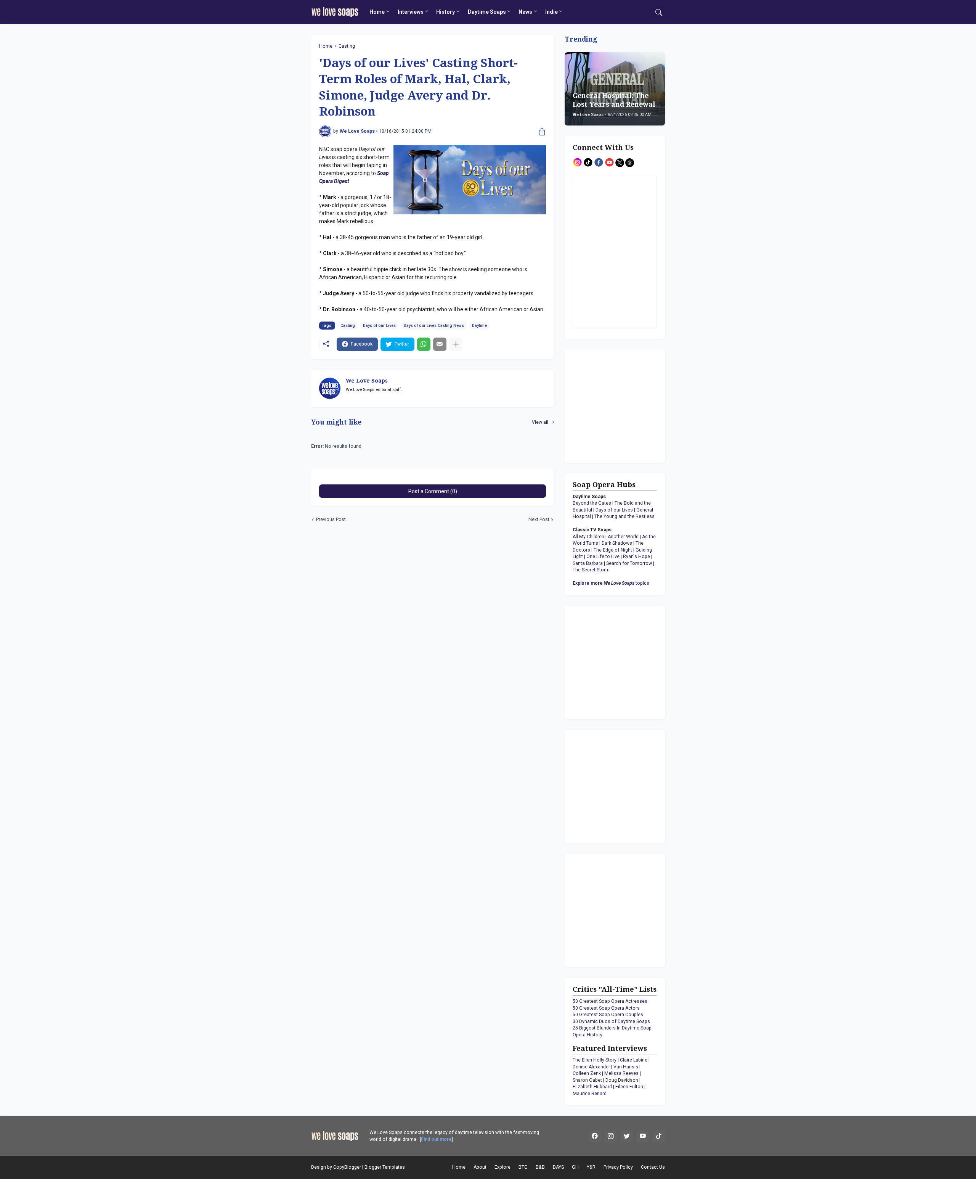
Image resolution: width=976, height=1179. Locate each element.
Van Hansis (625, 1067)
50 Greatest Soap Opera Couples (608, 1014)
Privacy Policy (618, 1167)
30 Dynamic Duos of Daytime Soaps (611, 1021)
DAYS (558, 1167)
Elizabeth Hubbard (592, 1086)
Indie (551, 12)
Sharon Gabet (587, 1080)
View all (540, 422)
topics (611, 583)
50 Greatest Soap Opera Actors (606, 1008)
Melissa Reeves (621, 1073)
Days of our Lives (379, 325)
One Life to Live (603, 556)
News (525, 12)
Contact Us (653, 1167)
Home (377, 12)
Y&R (591, 1167)
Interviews (411, 12)
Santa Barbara (588, 563)
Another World (623, 536)
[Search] (659, 12)
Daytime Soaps (487, 12)
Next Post (538, 519)
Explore (502, 1167)
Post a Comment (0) (432, 491)
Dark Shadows (617, 543)
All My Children (588, 536)
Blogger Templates (384, 1167)
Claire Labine (633, 1060)
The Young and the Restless (624, 516)
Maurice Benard (590, 1093)
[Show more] (455, 344)
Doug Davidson (621, 1080)
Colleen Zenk (587, 1073)
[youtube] (643, 1136)
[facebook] (595, 1136)
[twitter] (627, 1136)
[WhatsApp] (423, 344)
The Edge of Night (613, 550)
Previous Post (331, 519)
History (445, 12)
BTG (523, 1167)
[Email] (439, 344)
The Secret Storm (591, 570)
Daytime (479, 325)
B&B (540, 1167)
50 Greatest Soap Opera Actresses (610, 1001)
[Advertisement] (620, 405)
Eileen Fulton (629, 1086)
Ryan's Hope (636, 556)
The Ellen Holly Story (594, 1060)
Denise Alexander (591, 1067)
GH (575, 1167)
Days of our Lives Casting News (434, 325)
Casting (347, 46)
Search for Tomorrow (629, 563)
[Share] (540, 131)
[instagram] (611, 1136)
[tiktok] (659, 1136)
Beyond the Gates (592, 503)
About (480, 1167)
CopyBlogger (347, 1167)
